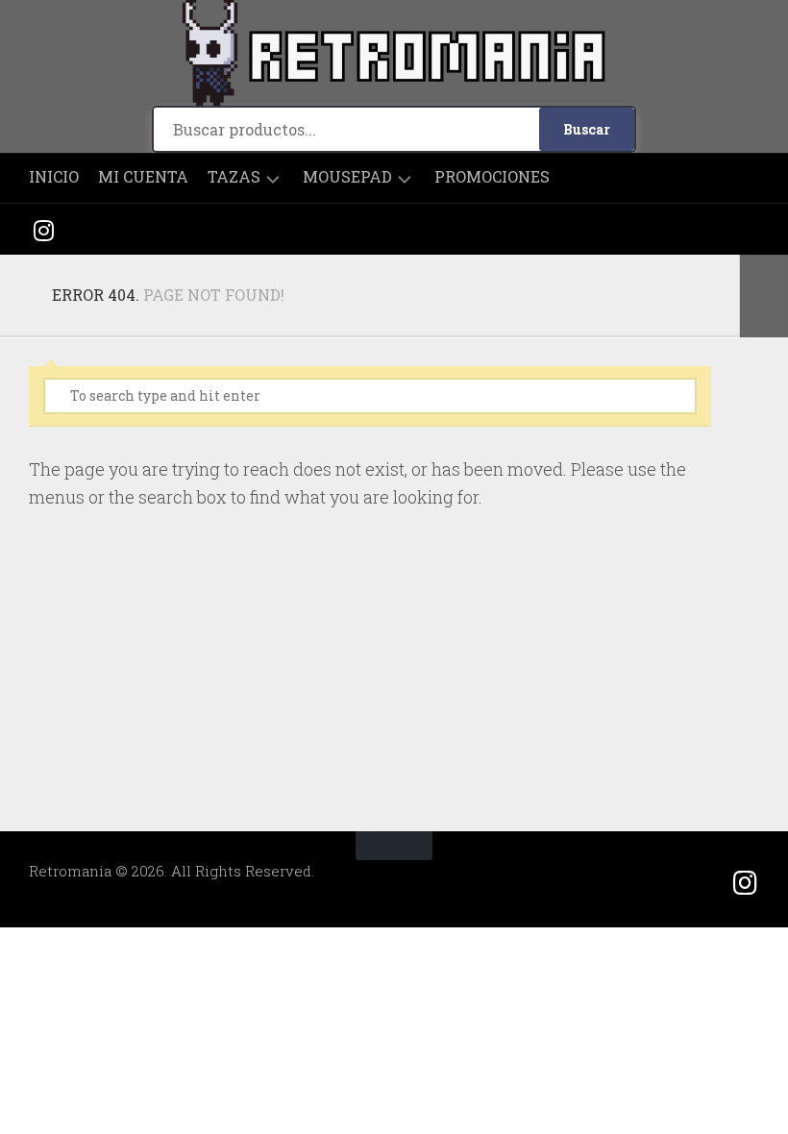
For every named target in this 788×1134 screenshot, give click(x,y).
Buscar (586, 129)
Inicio (54, 176)
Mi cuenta (143, 176)
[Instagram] (43, 229)
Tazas (234, 176)
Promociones (492, 176)
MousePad (347, 176)
